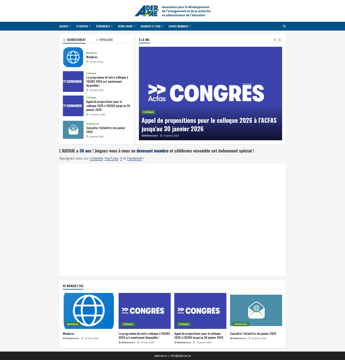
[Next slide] (280, 40)
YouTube (111, 158)
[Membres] (89, 311)
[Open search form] (284, 26)
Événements (103, 26)
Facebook (134, 158)
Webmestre (151, 135)
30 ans (86, 150)
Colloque (148, 111)
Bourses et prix (150, 26)
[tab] (79, 40)
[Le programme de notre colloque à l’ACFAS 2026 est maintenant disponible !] (145, 311)
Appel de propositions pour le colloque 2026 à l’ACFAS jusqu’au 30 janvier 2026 (209, 124)
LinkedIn (96, 158)
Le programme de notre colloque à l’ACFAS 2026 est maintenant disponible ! (73, 81)
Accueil (63, 26)
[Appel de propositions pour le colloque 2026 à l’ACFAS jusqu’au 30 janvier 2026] (210, 93)
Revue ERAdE (125, 26)
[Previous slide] (275, 40)
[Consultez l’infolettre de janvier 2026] (256, 311)
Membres (73, 57)
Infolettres (92, 124)
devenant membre (153, 150)
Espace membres (178, 26)
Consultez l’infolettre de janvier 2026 (73, 130)
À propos (82, 26)
